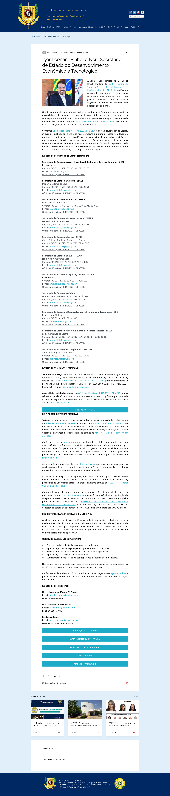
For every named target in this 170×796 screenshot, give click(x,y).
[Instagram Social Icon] (142, 12)
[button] (136, 37)
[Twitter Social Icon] (134, 12)
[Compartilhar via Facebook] (43, 676)
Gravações (67, 37)
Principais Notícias (51, 37)
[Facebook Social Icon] (130, 12)
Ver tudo (136, 696)
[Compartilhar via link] (60, 676)
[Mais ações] (126, 52)
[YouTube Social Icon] (138, 12)
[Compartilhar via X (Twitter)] (49, 676)
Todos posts (35, 37)
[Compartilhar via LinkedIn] (55, 676)
